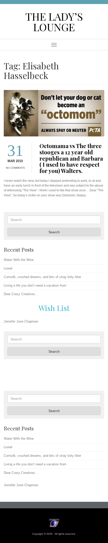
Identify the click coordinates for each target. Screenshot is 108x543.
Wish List (54, 308)
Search (54, 232)
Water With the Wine (19, 260)
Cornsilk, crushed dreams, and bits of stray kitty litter (42, 277)
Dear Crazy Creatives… (21, 294)
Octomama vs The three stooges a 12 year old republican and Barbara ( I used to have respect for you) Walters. (71, 158)
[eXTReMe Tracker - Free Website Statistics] (54, 523)
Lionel (8, 268)
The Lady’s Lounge (54, 21)
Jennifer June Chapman (21, 321)
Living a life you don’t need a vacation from (35, 285)
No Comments (15, 167)
